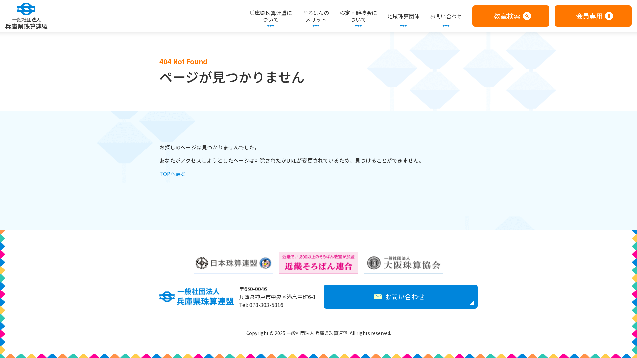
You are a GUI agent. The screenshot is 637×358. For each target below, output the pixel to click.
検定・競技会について (358, 16)
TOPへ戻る (172, 174)
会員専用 (589, 16)
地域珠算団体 (403, 16)
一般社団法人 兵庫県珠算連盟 (26, 16)
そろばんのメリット (316, 16)
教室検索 (507, 16)
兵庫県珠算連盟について (270, 16)
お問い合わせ (446, 16)
